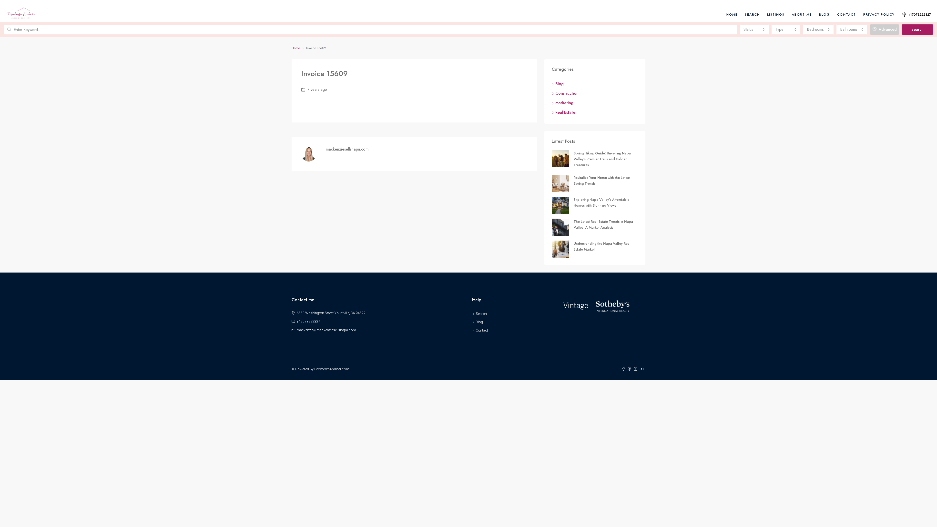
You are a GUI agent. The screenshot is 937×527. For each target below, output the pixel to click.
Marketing (564, 103)
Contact (846, 14)
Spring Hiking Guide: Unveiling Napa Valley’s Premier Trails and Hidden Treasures (602, 159)
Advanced (887, 29)
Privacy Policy (879, 14)
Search (752, 14)
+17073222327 (919, 14)
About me (802, 14)
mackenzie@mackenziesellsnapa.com (326, 330)
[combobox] (754, 29)
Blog (824, 14)
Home (732, 14)
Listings (775, 14)
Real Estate (565, 112)
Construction (567, 93)
